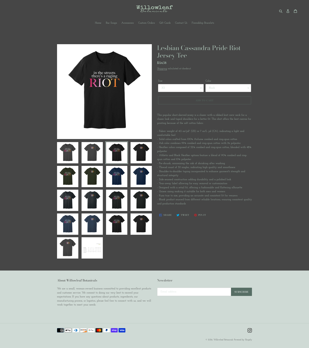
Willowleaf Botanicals (223, 340)
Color (208, 81)
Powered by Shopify (243, 340)
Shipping (162, 68)
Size (160, 81)
